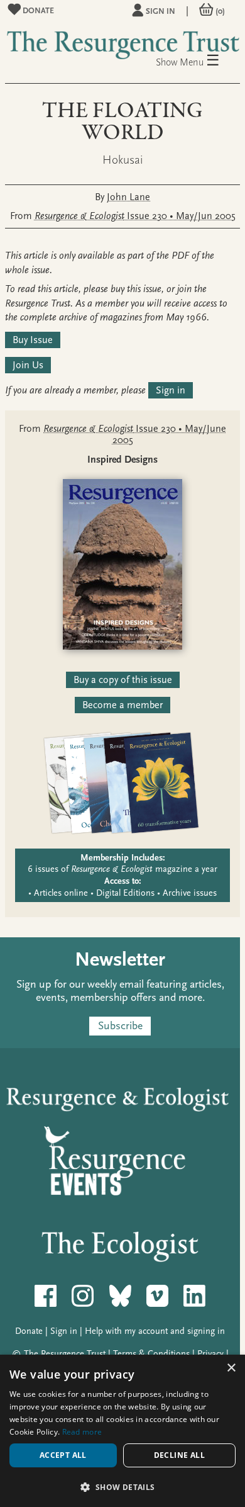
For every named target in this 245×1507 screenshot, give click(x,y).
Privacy (210, 1353)
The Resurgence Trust (65, 1353)
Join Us (28, 365)
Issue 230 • (135, 216)
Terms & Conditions (151, 1353)
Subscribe (120, 1026)
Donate (37, 10)
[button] (122, 1487)
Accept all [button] (63, 1455)
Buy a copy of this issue (123, 680)
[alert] (122, 1431)
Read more (82, 1431)
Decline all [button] (179, 1455)
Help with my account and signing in (155, 1331)
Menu (200, 61)
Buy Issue (33, 340)
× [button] (231, 1368)
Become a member (122, 705)
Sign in (160, 11)
